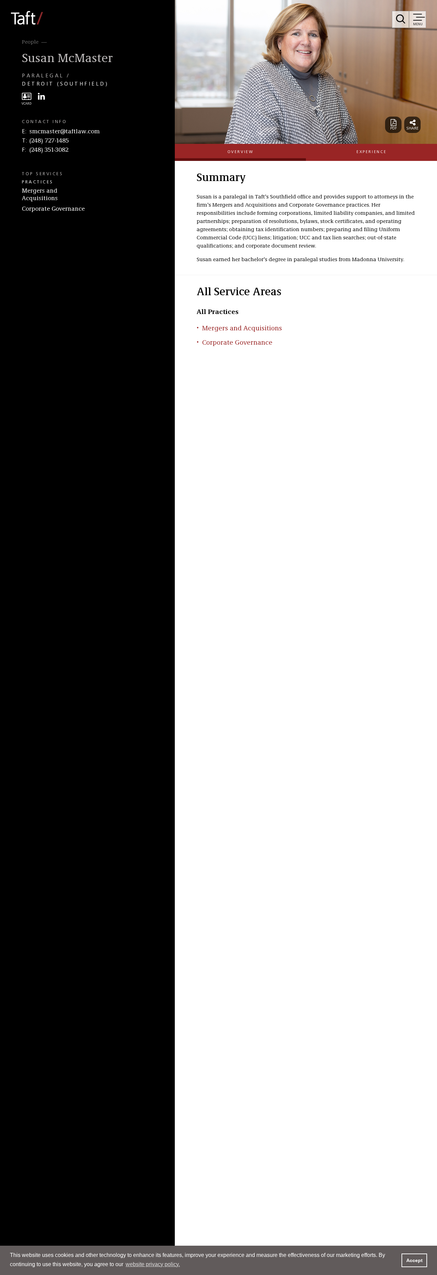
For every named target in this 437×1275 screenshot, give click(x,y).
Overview (240, 152)
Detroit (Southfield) (65, 84)
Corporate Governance (53, 209)
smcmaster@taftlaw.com (64, 132)
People (30, 42)
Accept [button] (414, 1260)
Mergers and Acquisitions (40, 194)
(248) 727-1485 (49, 141)
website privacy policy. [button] (153, 1264)
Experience (371, 152)
